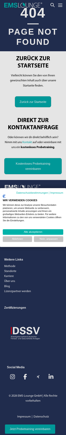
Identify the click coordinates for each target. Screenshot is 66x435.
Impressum (56, 192)
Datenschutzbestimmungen (32, 192)
